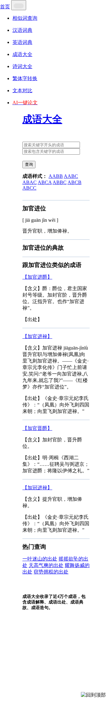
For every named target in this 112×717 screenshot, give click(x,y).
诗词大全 (22, 66)
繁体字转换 (24, 78)
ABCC (29, 188)
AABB (56, 176)
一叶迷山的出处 (39, 558)
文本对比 (22, 90)
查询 (29, 164)
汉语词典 (22, 30)
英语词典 (22, 42)
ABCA (45, 182)
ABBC (60, 182)
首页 (5, 6)
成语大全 (22, 54)
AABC (71, 176)
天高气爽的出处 (46, 565)
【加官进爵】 (37, 277)
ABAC (29, 182)
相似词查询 (24, 18)
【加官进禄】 (37, 336)
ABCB (75, 182)
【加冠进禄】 (37, 487)
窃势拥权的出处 (51, 571)
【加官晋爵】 (37, 428)
